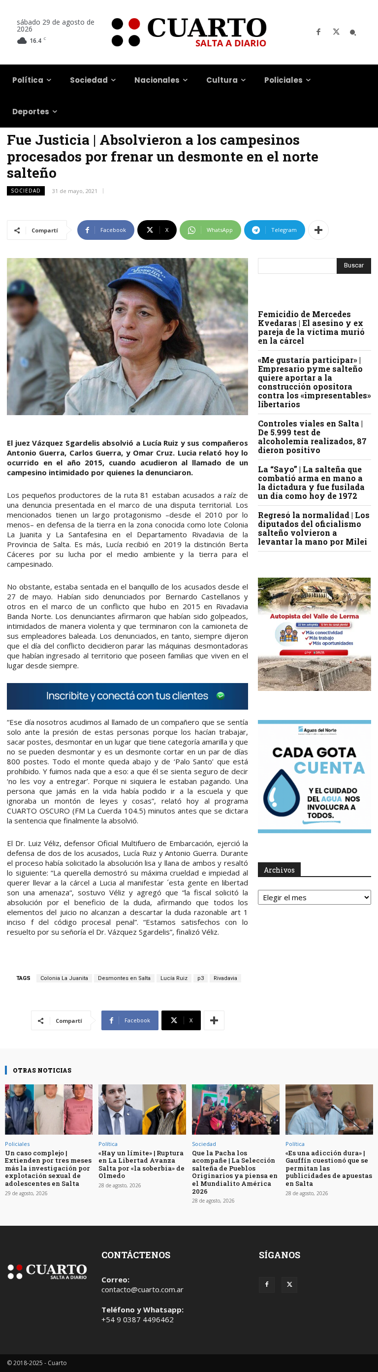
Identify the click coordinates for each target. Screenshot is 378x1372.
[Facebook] (318, 32)
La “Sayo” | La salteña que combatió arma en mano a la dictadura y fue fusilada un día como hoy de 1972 (311, 482)
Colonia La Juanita (64, 978)
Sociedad (26, 190)
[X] (336, 32)
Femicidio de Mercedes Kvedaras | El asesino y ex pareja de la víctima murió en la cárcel (311, 327)
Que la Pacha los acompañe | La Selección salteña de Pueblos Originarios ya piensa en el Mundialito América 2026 (235, 1172)
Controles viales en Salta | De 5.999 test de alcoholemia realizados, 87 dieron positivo (312, 436)
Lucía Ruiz (174, 978)
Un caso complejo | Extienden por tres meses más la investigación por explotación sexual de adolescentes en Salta (48, 1168)
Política (108, 1143)
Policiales (17, 1143)
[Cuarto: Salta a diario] (189, 32)
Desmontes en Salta (124, 978)
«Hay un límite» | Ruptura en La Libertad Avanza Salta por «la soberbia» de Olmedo (141, 1164)
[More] (318, 230)
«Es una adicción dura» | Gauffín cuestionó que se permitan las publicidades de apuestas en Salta (328, 1168)
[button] (353, 32)
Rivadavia (225, 978)
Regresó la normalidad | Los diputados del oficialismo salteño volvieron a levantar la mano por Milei (314, 528)
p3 (200, 978)
